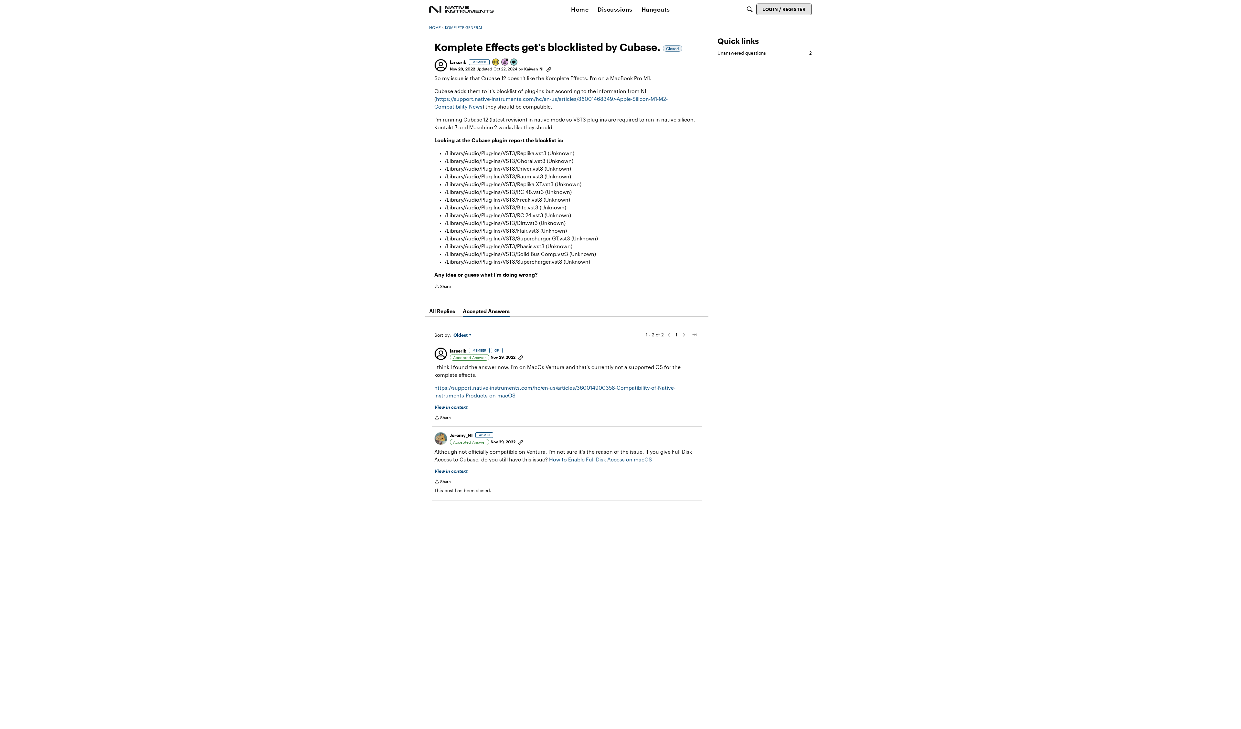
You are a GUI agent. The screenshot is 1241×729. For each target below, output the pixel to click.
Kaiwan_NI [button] (534, 69)
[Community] (461, 9)
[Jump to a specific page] (694, 335)
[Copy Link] (549, 69)
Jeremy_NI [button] (461, 435)
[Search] (750, 9)
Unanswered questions (764, 53)
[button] (440, 65)
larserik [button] (458, 62)
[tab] (442, 311)
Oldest (461, 335)
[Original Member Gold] (496, 62)
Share (442, 287)
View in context (451, 407)
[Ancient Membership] (505, 62)
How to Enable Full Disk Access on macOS (600, 459)
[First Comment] (514, 62)
